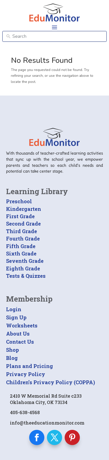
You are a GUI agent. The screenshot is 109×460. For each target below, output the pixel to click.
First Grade (20, 216)
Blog (12, 358)
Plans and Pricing (29, 366)
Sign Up (16, 317)
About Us (18, 333)
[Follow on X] (54, 437)
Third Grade (21, 231)
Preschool (19, 201)
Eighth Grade (23, 268)
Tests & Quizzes (26, 275)
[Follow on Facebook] (36, 437)
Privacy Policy (25, 374)
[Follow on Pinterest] (72, 437)
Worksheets (22, 325)
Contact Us (20, 341)
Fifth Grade (20, 246)
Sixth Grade (21, 253)
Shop (12, 349)
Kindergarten (23, 209)
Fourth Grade (23, 238)
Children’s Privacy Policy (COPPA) (50, 382)
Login (13, 309)
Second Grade (23, 223)
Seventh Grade (25, 260)
